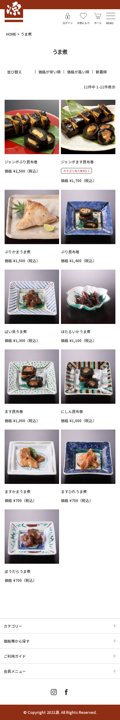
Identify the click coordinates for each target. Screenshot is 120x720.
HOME (11, 34)
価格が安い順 (49, 72)
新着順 (101, 72)
